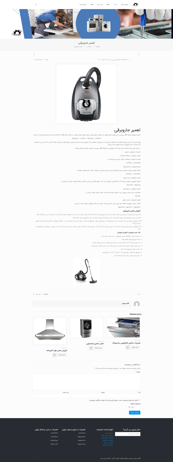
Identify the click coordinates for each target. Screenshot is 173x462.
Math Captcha (135, 404)
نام (139, 392)
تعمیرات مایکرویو (108, 440)
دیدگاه (138, 372)
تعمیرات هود (109, 433)
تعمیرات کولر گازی (107, 445)
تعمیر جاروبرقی (78, 46)
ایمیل (102, 392)
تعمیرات (97, 46)
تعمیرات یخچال (108, 442)
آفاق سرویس (113, 60)
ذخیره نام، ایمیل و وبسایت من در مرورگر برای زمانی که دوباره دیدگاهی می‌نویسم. (113, 400)
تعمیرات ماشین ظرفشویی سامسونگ (126, 343)
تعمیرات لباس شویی (107, 435)
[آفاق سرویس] (135, 4)
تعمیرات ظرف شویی (107, 438)
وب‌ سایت (65, 392)
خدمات (89, 46)
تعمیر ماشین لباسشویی (95, 343)
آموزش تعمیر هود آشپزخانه (56, 350)
